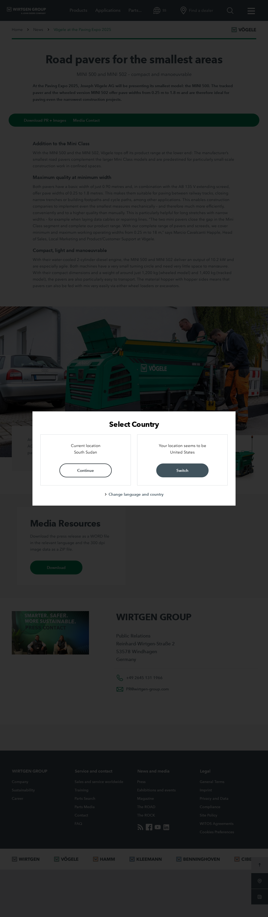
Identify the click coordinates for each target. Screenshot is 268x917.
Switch (182, 470)
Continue (85, 470)
